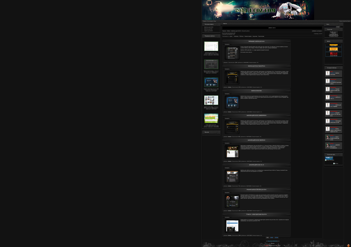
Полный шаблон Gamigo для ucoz (334, 90)
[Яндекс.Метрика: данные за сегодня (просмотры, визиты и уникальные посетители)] (329, 160)
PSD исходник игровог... (209, 70)
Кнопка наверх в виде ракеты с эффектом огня (335, 130)
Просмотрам (261, 36)
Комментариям (248, 36)
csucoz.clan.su (248, 52)
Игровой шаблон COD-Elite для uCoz (256, 189)
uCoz (279, 245)
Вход (215, 21)
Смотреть (227, 44)
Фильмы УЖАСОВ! (333, 51)
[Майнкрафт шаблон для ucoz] (232, 58)
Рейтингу (241, 36)
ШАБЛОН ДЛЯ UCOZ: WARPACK (256, 140)
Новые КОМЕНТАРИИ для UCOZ (334, 138)
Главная (204, 21)
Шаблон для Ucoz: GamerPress (256, 66)
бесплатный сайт (273, 245)
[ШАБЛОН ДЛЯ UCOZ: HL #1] (232, 181)
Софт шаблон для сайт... (211, 124)
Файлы (228, 30)
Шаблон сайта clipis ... (209, 106)
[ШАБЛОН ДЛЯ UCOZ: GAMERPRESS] (232, 132)
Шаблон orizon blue (208, 88)
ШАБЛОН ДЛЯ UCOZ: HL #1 (256, 164)
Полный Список (333, 36)
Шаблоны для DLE (208, 28)
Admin (209, 54)
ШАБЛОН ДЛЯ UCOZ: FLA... (211, 52)
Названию (236, 36)
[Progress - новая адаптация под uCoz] (232, 230)
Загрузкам (254, 36)
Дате (231, 36)
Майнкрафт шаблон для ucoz (256, 41)
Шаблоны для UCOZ (208, 27)
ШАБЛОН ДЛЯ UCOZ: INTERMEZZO (335, 146)
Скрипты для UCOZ (208, 30)
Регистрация (210, 21)
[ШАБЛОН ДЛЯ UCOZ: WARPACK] (232, 156)
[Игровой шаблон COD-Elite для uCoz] (232, 206)
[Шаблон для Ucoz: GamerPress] (232, 82)
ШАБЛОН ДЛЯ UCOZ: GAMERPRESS (256, 115)
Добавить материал (317, 30)
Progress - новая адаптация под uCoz (256, 214)
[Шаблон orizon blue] (232, 107)
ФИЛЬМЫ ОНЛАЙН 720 (333, 46)
